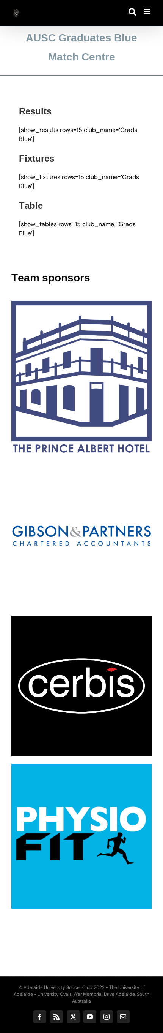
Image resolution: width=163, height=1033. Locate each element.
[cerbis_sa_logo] (81, 618)
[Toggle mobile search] (132, 12)
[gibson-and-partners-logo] (81, 466)
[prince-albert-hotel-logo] (81, 304)
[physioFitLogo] (81, 767)
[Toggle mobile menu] (148, 12)
